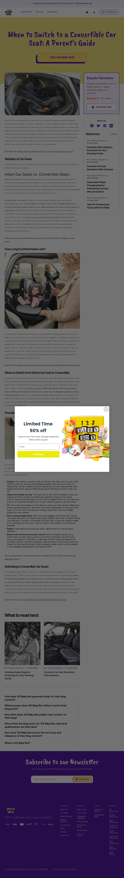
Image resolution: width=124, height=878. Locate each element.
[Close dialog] (106, 409)
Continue (38, 454)
